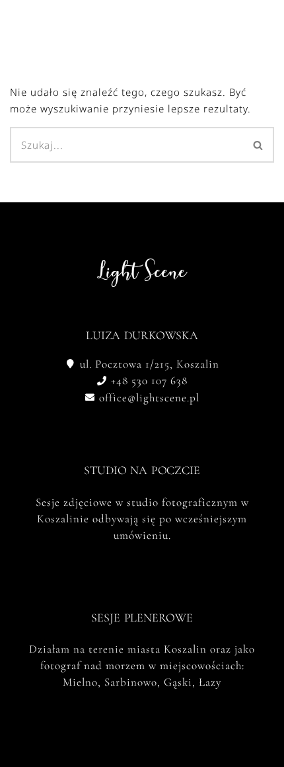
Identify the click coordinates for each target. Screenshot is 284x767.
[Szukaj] (258, 145)
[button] (203, 24)
